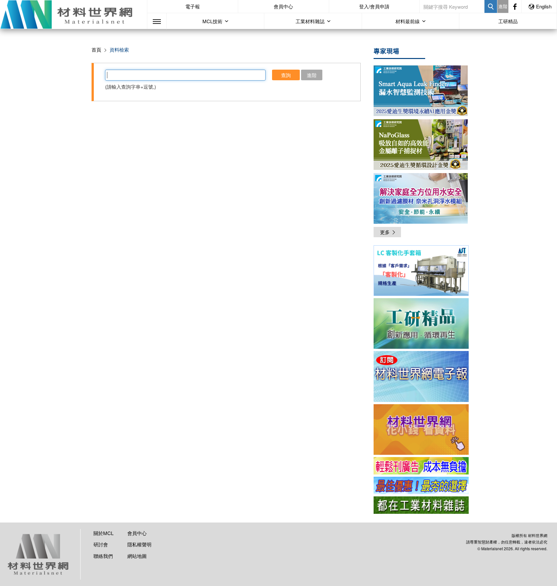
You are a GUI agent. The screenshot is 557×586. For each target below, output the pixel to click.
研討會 (100, 544)
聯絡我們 (103, 555)
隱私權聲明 (139, 544)
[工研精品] (421, 323)
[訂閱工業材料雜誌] (421, 505)
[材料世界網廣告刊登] (421, 465)
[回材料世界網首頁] (73, 14)
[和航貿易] (421, 270)
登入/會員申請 (374, 6)
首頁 (96, 49)
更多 (385, 232)
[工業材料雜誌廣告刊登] (421, 485)
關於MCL (103, 533)
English (544, 6)
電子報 (192, 6)
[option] (421, 271)
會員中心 (283, 6)
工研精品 (508, 21)
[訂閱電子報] (421, 376)
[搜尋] (490, 6)
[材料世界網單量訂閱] (421, 429)
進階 (502, 6)
